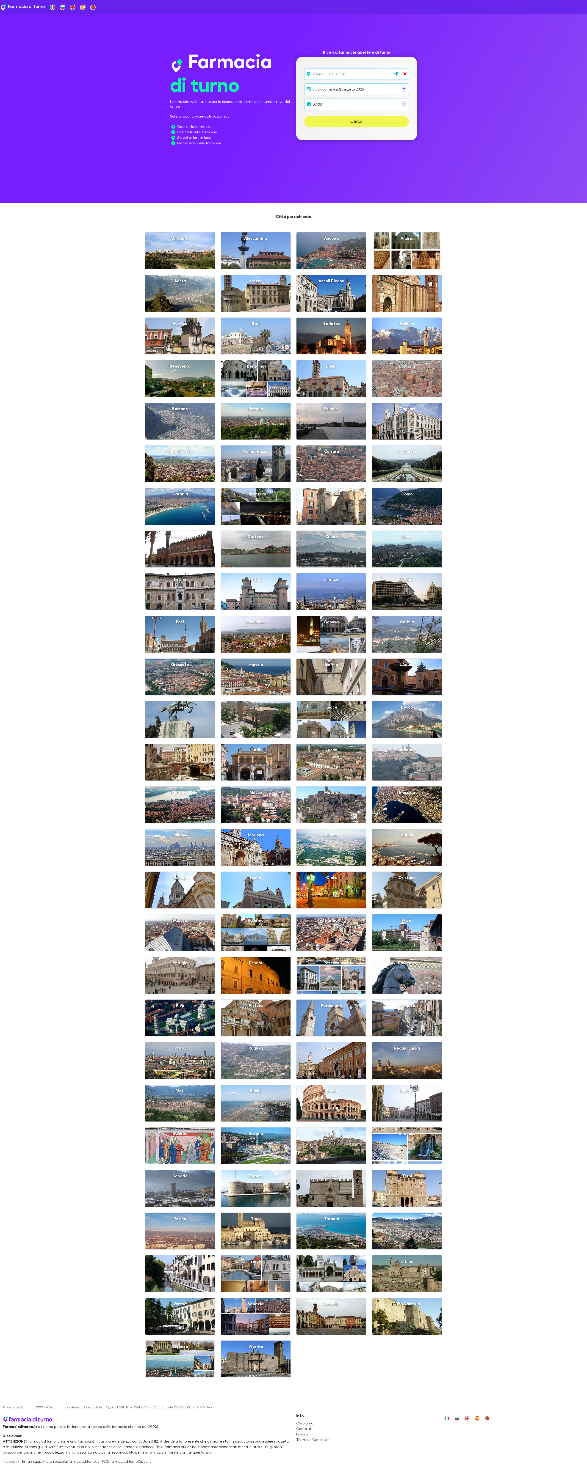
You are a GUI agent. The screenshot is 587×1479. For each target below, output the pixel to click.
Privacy (302, 1434)
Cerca (356, 121)
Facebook (11, 1461)
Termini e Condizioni (313, 1440)
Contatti (303, 1429)
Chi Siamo (304, 1423)
